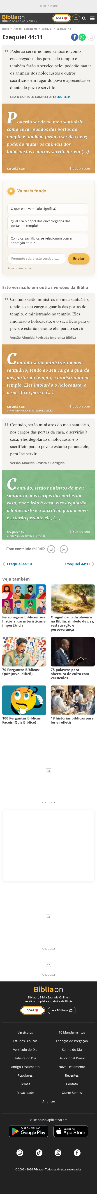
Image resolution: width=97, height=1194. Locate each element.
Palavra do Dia (25, 1058)
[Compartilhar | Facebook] (74, 37)
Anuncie (48, 1101)
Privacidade (25, 1092)
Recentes (72, 1075)
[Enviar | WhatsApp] (82, 37)
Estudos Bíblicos (25, 1041)
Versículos (25, 1032)
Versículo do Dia (25, 1049)
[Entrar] (76, 18)
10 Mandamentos (72, 1032)
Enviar (79, 258)
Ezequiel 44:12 (77, 564)
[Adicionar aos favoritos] (91, 37)
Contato (72, 1084)
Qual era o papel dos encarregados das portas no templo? (40, 223)
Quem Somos (72, 1092)
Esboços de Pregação (72, 1041)
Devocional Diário (72, 1058)
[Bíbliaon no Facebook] (77, 1152)
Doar (61, 18)
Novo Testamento (72, 1067)
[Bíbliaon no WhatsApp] (19, 1152)
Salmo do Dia (72, 1049)
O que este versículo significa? (33, 208)
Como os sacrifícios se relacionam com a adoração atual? (41, 240)
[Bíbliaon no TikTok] (39, 1152)
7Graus (38, 1169)
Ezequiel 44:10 (19, 564)
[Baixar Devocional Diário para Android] (28, 1132)
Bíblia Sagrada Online (19, 20)
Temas (25, 1084)
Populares (25, 1075)
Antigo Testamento (25, 1067)
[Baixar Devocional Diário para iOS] (70, 1132)
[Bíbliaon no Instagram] (58, 1152)
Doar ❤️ (33, 1010)
